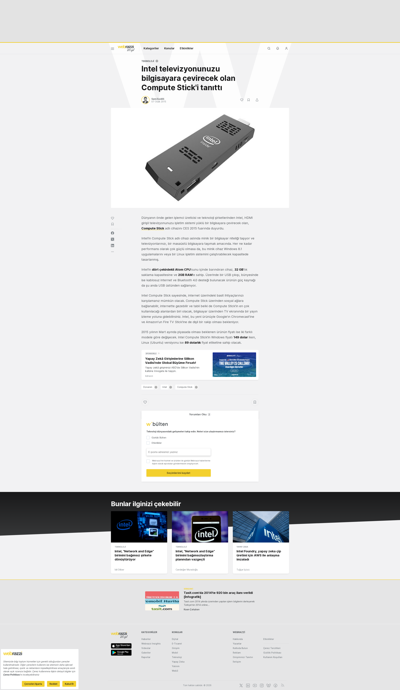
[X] (241, 685)
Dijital (175, 639)
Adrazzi (149, 376)
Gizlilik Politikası (272, 652)
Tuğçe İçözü (243, 569)
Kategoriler (151, 48)
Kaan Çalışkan (192, 609)
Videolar (145, 648)
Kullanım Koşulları (272, 657)
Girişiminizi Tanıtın (243, 657)
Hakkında (238, 639)
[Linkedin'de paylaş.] (112, 245)
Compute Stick (184, 387)
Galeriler (146, 652)
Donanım (147, 387)
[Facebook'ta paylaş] (112, 233)
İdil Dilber (119, 569)
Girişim (176, 648)
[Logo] (126, 48)
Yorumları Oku (199, 414)
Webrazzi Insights (151, 643)
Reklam (237, 652)
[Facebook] (275, 685)
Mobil (175, 652)
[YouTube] (254, 685)
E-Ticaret (177, 643)
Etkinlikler (186, 48)
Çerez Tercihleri (271, 648)
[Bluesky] (268, 685)
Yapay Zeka (242, 547)
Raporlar (145, 657)
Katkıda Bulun (240, 648)
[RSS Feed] (282, 685)
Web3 (175, 670)
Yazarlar (237, 643)
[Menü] (112, 49)
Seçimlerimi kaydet (178, 472)
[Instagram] (261, 685)
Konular (169, 48)
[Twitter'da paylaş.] (112, 239)
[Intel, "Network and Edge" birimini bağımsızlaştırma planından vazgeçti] (200, 527)
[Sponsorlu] (234, 364)
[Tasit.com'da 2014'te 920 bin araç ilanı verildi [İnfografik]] (162, 600)
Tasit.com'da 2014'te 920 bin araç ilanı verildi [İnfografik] (218, 595)
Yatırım (176, 666)
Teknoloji (147, 61)
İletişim (237, 661)
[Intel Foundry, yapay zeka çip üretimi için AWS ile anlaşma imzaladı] (261, 527)
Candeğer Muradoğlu (187, 569)
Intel (164, 387)
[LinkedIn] (248, 685)
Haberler (146, 639)
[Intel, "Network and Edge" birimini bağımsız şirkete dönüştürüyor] (139, 527)
